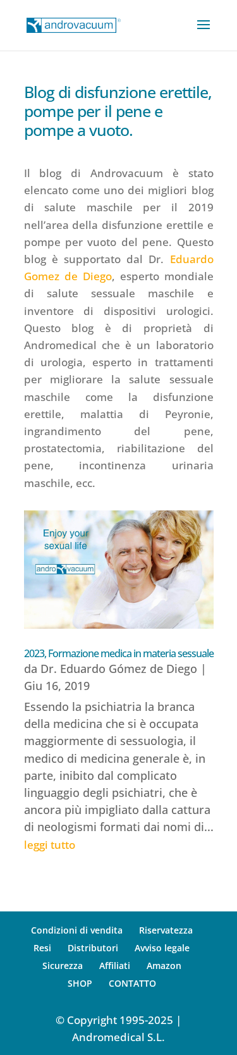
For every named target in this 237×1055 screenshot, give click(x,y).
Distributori (93, 948)
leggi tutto (49, 844)
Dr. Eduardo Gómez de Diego (118, 668)
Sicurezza (62, 965)
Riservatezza (166, 930)
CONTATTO (132, 983)
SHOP (80, 983)
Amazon (164, 965)
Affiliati (114, 965)
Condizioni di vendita (77, 930)
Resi (42, 948)
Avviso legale (162, 948)
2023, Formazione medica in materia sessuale (119, 653)
